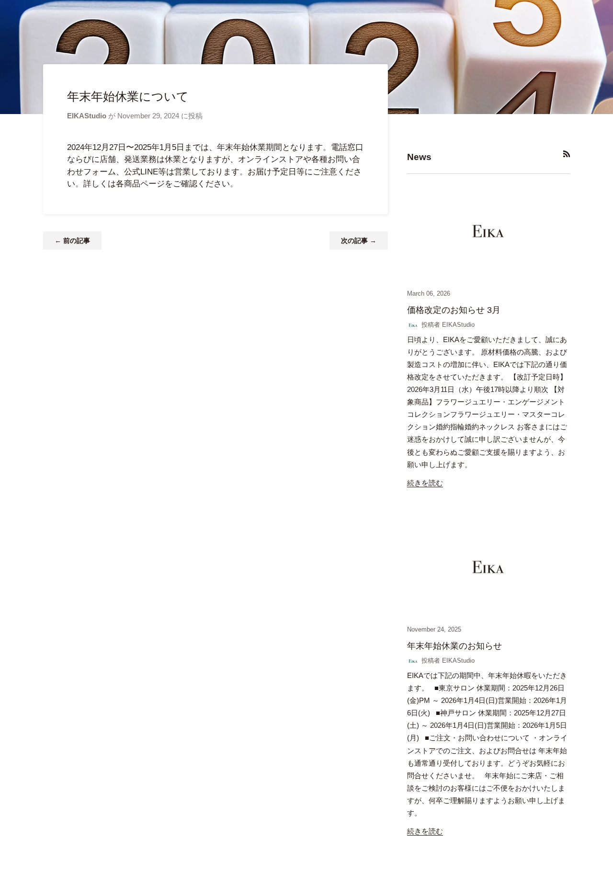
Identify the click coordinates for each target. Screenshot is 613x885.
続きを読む (425, 483)
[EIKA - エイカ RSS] (566, 154)
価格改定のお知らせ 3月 (453, 310)
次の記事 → (358, 240)
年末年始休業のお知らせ (454, 646)
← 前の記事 (72, 240)
